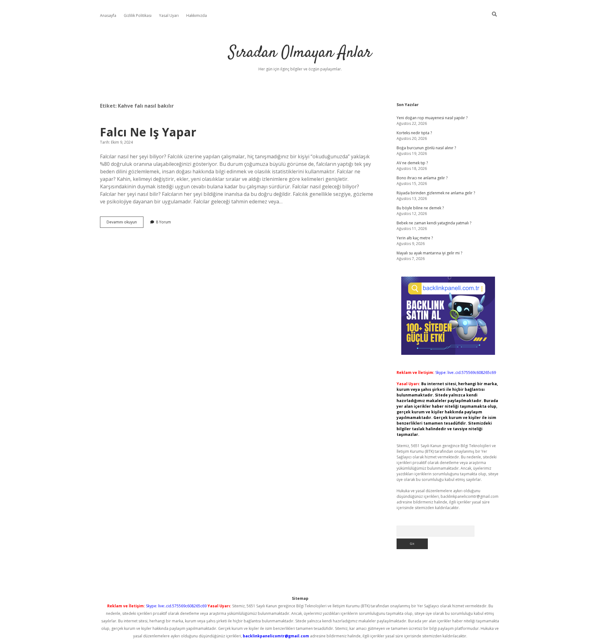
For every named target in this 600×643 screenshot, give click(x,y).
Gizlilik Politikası (138, 15)
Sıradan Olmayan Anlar (300, 53)
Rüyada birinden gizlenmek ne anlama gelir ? (436, 193)
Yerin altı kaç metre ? (415, 238)
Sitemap (300, 598)
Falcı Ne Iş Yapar (148, 132)
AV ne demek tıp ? (412, 163)
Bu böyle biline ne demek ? (420, 208)
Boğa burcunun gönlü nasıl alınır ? (426, 148)
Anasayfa (108, 15)
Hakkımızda (196, 15)
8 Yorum (163, 222)
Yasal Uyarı (169, 15)
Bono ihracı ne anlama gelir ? (422, 178)
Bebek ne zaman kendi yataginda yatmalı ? (434, 223)
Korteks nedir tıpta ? (414, 132)
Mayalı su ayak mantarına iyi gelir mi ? (429, 253)
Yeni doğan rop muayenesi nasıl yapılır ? (432, 117)
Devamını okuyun (125, 223)
